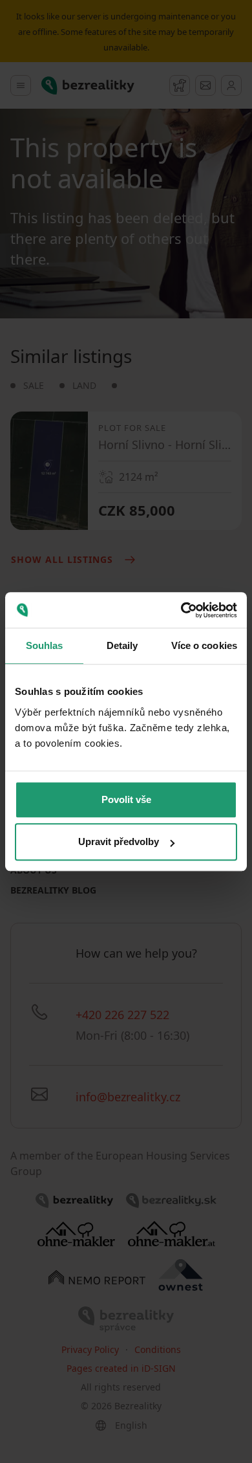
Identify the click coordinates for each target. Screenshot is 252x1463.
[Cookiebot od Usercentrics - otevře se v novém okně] (181, 610)
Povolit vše (126, 799)
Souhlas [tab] (44, 645)
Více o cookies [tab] (204, 645)
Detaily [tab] (122, 645)
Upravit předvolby (118, 841)
